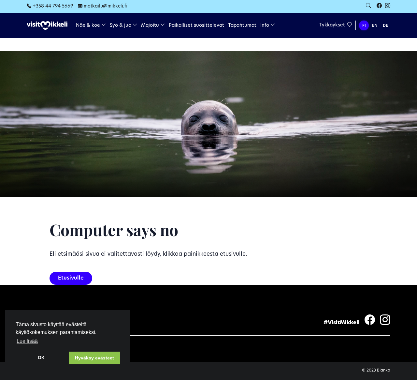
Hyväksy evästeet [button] (94, 357)
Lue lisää (27, 341)
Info (265, 25)
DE (385, 26)
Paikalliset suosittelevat (196, 25)
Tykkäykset (332, 25)
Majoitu (150, 25)
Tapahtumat (242, 25)
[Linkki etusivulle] (47, 26)
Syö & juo (121, 25)
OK (41, 357)
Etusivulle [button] (71, 278)
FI (364, 26)
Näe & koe (88, 25)
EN (375, 26)
